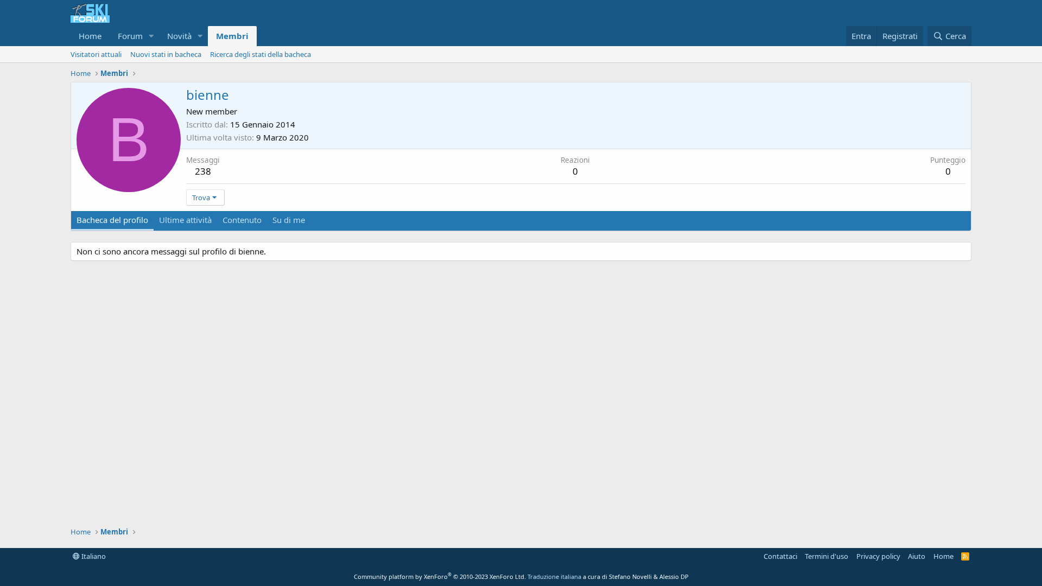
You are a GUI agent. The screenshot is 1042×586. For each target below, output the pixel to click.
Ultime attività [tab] (185, 219)
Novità (179, 35)
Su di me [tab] (288, 219)
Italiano (93, 556)
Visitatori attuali (96, 54)
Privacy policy (878, 556)
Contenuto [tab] (242, 219)
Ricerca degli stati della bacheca (260, 54)
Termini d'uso (826, 556)
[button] (151, 36)
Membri (232, 35)
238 (203, 171)
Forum (130, 35)
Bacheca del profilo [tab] (112, 219)
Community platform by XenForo (440, 576)
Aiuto (916, 556)
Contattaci (780, 556)
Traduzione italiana (554, 576)
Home (90, 35)
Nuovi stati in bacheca (165, 54)
